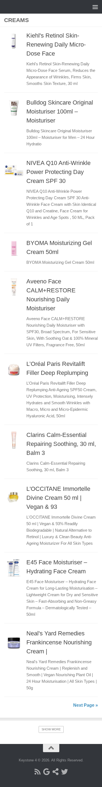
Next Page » (85, 705)
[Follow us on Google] (46, 771)
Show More (51, 729)
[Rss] (37, 771)
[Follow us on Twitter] (64, 771)
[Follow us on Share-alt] (55, 771)
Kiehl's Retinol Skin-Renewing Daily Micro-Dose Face (56, 44)
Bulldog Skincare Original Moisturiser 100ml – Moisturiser (59, 111)
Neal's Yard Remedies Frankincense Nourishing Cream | (59, 642)
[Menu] (95, 7)
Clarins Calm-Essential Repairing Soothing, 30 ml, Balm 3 (61, 443)
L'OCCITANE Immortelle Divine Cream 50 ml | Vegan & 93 (58, 497)
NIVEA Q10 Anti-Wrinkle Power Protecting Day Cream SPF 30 (58, 172)
